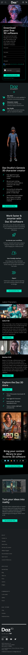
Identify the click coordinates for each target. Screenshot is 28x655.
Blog (3, 572)
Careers (3, 581)
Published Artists (5, 616)
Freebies (4, 613)
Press (3, 578)
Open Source (5, 556)
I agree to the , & (14, 64)
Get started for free (10, 206)
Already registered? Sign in (9, 78)
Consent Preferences (6, 560)
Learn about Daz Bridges (14, 466)
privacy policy (20, 64)
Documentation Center (7, 553)
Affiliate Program (5, 550)
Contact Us (4, 538)
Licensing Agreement (6, 648)
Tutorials (4, 541)
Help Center (4, 544)
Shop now (7, 389)
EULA (5, 65)
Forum (3, 600)
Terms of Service (15, 648)
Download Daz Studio (12, 75)
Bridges (3, 585)
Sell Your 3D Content (6, 547)
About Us (4, 575)
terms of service (13, 64)
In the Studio (5, 594)
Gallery (3, 597)
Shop (3, 610)
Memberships (5, 569)
